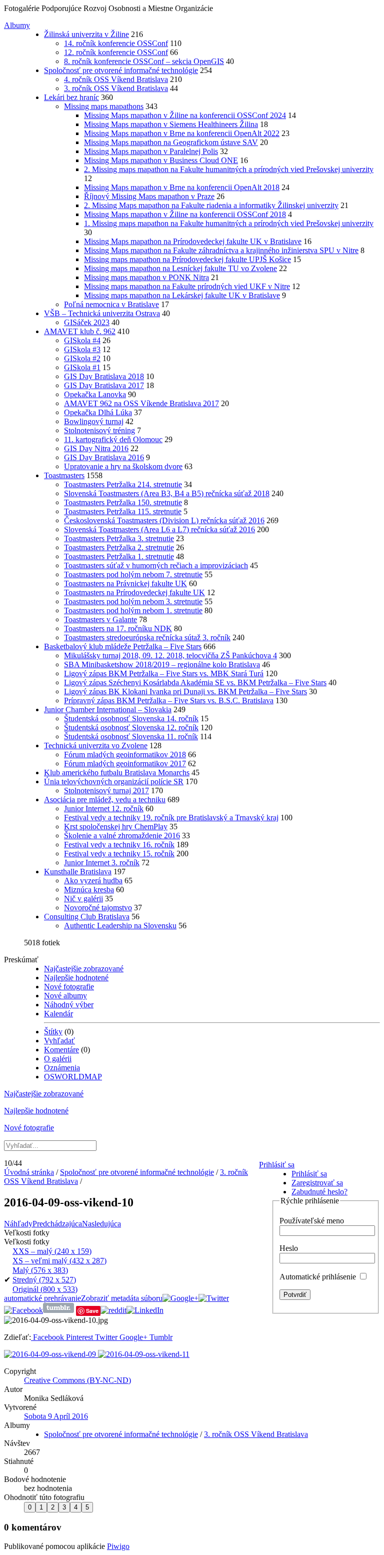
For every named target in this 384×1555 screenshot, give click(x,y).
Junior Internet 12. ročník (104, 808)
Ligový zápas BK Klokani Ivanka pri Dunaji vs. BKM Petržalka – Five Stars (185, 691)
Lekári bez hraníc (71, 97)
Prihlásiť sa (276, 1164)
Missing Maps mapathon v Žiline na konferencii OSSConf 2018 (185, 214)
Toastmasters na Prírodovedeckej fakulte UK (134, 592)
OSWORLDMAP (73, 1076)
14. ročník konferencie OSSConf (116, 43)
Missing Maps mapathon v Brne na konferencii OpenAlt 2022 (182, 133)
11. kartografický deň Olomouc (113, 439)
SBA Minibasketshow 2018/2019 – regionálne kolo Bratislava (162, 664)
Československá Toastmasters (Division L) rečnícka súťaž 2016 (164, 520)
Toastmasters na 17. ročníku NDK (118, 628)
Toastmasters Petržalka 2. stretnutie (119, 547)
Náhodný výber (69, 1004)
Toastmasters (64, 475)
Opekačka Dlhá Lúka (98, 412)
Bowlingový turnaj (94, 421)
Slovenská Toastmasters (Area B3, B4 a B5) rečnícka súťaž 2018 (167, 493)
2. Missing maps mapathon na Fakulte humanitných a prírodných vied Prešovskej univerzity (229, 169)
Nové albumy (65, 995)
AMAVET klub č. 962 (80, 331)
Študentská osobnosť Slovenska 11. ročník (131, 736)
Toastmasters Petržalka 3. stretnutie (119, 538)
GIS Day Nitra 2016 (96, 448)
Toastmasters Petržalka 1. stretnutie (119, 556)
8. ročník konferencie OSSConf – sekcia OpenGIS (144, 61)
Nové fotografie (69, 986)
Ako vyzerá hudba (93, 880)
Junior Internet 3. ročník (102, 862)
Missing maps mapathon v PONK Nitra (146, 277)
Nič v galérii (83, 898)
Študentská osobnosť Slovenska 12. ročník (131, 727)
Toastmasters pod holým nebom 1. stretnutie (133, 610)
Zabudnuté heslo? (320, 1191)
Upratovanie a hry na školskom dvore (123, 466)
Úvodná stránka (29, 1172)
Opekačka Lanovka (95, 394)
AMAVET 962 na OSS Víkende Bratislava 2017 (141, 403)
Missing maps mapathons (104, 106)
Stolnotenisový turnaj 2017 (106, 790)
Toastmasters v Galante (100, 619)
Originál (45, 1289)
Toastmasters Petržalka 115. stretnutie (123, 511)
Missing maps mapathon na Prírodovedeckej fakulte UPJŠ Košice (187, 259)
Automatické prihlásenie (319, 1276)
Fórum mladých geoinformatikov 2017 (125, 763)
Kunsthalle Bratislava (78, 871)
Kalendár (58, 1013)
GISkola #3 (82, 349)
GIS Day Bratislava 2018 (104, 376)
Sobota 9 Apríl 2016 (56, 1416)
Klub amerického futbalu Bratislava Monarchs (117, 772)
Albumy (17, 25)
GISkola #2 (82, 358)
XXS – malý (52, 1251)
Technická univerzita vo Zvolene (96, 745)
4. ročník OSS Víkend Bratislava (116, 79)
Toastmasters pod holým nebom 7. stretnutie (133, 574)
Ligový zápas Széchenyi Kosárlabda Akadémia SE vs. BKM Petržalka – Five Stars (195, 682)
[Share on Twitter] (213, 1298)
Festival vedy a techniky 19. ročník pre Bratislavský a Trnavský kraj (171, 817)
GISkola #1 (82, 367)
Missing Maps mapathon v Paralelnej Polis (151, 151)
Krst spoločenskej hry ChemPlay (116, 826)
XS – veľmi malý (59, 1260)
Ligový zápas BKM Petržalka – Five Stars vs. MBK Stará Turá (164, 673)
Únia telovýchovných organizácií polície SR (114, 781)
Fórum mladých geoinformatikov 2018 (125, 754)
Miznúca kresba (89, 889)
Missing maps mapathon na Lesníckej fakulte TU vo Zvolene (180, 268)
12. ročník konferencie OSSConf (116, 52)
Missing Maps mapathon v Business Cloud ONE (161, 160)
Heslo (289, 1248)
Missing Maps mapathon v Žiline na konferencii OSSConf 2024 (185, 115)
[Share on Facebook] (23, 1310)
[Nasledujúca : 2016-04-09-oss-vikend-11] (144, 1354)
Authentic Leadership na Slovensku (120, 925)
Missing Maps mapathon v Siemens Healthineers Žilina (171, 124)
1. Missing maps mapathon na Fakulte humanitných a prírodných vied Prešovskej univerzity (229, 223)
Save (92, 1310)
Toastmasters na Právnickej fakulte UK (125, 583)
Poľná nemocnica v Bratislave (111, 304)
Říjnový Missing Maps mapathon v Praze (149, 196)
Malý (40, 1270)
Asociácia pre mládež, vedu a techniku (105, 799)
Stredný (44, 1279)
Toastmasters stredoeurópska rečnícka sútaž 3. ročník (147, 637)
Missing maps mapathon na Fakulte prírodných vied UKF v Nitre (187, 286)
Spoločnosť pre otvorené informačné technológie (121, 70)
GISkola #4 (82, 340)
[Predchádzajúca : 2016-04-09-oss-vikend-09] (51, 1354)
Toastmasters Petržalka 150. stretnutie (123, 502)
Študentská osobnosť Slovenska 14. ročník (131, 718)
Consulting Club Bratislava (87, 916)
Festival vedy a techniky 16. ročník (119, 844)
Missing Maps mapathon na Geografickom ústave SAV (171, 142)
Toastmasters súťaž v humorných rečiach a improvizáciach (156, 565)
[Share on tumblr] (58, 1310)
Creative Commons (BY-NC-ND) (77, 1380)
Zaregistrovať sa (317, 1182)
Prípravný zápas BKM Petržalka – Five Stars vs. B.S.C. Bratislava (169, 700)
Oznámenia (62, 1067)
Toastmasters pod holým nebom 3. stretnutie (133, 601)
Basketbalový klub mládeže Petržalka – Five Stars (123, 646)
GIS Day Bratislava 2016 (104, 457)
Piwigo (118, 1546)
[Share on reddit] (113, 1310)
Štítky (53, 1031)
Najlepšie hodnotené (76, 977)
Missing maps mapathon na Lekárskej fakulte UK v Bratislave (182, 295)
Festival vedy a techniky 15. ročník (119, 853)
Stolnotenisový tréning (99, 430)
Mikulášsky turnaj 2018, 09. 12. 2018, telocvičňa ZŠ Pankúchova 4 (170, 655)
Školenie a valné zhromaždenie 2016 (122, 835)
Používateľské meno (312, 1220)
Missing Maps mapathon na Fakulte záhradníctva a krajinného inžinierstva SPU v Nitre (221, 250)
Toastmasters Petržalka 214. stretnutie (123, 484)
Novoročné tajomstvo (98, 907)
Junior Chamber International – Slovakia (108, 709)
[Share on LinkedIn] (145, 1310)
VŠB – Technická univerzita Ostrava (102, 313)
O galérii (58, 1058)
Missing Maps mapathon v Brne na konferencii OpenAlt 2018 (182, 187)
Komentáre (61, 1049)
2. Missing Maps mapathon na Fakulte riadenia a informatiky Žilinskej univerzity (211, 205)
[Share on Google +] (180, 1298)
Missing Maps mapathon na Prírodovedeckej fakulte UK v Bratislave (193, 241)
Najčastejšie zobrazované (84, 968)
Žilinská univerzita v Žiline (86, 34)
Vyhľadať (59, 1040)
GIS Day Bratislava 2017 (104, 385)
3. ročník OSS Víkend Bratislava (116, 88)
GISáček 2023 (87, 322)
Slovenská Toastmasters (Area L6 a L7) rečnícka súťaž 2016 (159, 529)
